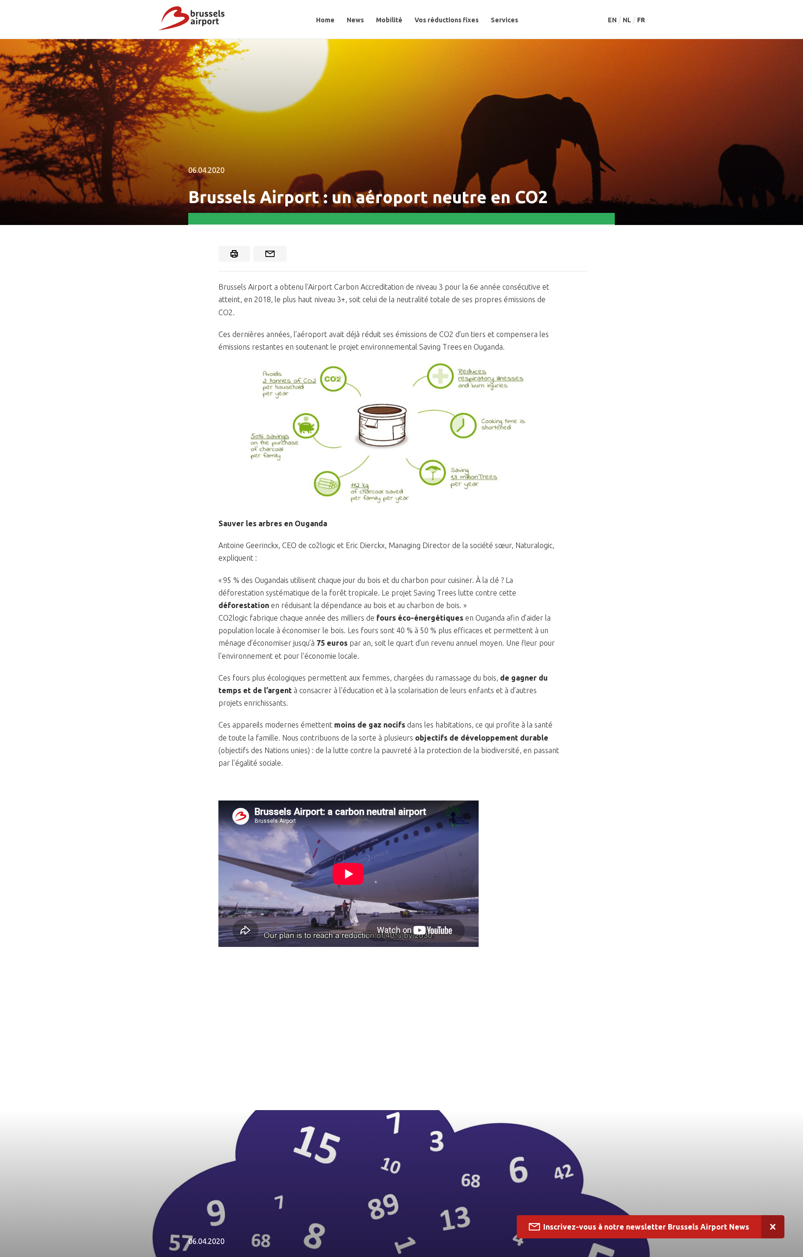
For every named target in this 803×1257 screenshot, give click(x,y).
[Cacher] (772, 1226)
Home (325, 20)
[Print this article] (234, 254)
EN (613, 20)
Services (504, 20)
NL (627, 20)
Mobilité (389, 20)
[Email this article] (270, 254)
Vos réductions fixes (447, 20)
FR (641, 20)
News (355, 20)
